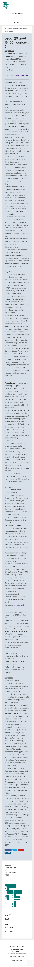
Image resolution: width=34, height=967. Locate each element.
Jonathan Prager (21, 75)
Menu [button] (18, 22)
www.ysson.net (18, 605)
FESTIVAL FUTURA (17, 5)
